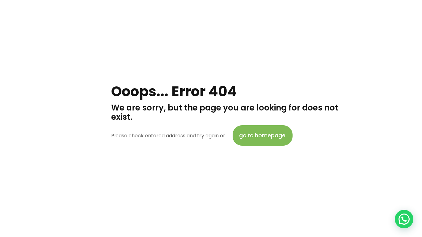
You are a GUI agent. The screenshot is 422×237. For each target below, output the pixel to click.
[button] (404, 219)
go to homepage (262, 135)
